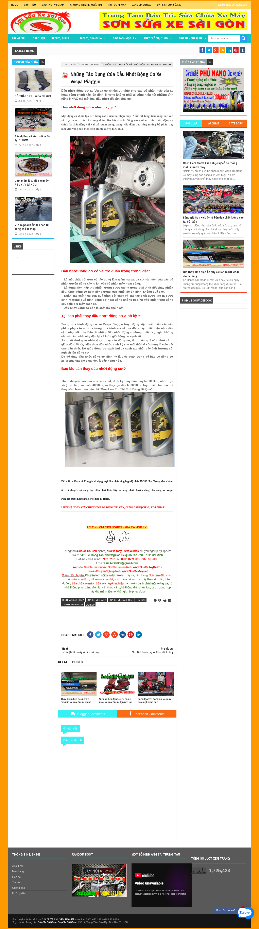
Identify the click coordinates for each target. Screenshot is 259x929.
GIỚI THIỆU (30, 4)
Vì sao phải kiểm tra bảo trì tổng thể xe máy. (32, 227)
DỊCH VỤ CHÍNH (60, 38)
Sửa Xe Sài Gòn (47, 922)
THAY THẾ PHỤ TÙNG (156, 38)
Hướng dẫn (18, 893)
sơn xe (136, 579)
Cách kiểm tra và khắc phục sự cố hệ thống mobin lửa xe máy (210, 165)
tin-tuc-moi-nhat (90, 65)
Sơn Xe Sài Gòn (67, 922)
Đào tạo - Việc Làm (53, 4)
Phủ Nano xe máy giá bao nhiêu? (205, 107)
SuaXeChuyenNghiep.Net (104, 571)
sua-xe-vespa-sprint (121, 600)
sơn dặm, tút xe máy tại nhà (95, 579)
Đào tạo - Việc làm (124, 38)
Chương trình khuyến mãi (86, 4)
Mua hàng (18, 871)
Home (14, 4)
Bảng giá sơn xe (141, 4)
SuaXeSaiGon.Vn (95, 567)
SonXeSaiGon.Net (119, 567)
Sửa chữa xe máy (83, 583)
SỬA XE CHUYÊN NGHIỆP (59, 919)
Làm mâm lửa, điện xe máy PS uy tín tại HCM (32, 182)
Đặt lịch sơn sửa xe (169, 4)
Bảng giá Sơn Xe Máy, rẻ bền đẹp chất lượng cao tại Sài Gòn (213, 219)
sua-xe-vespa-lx (96, 600)
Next (241, 91)
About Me (17, 865)
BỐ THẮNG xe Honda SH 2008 (33, 96)
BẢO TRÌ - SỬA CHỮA (191, 38)
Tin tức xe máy (117, 4)
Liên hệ (16, 876)
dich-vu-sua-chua (73, 600)
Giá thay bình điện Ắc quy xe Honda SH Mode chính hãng (211, 274)
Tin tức (140, 600)
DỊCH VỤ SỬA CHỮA (91, 38)
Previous (185, 91)
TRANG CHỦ (18, 38)
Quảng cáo (18, 887)
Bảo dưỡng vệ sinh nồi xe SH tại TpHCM (33, 138)
